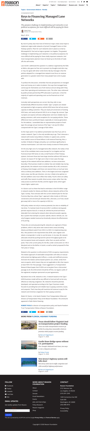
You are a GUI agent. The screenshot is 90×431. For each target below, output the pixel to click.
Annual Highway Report (62, 1)
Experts (45, 5)
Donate (81, 5)
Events (78, 1)
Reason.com (73, 5)
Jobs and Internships (39, 402)
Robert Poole (26, 305)
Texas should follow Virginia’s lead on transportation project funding (53, 323)
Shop (34, 410)
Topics (53, 5)
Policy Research (38, 405)
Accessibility (64, 411)
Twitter (9, 389)
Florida (44, 10)
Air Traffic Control (52, 1)
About (38, 5)
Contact (35, 391)
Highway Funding (48, 316)
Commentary (27, 13)
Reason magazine (38, 408)
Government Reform (34, 10)
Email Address (10, 408)
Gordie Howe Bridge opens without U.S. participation (53, 342)
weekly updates (13, 405)
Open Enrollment (72, 1)
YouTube (10, 394)
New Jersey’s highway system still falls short (52, 360)
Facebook (10, 386)
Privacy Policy (64, 408)
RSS (8, 397)
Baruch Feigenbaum (47, 335)
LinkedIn (10, 391)
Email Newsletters (38, 396)
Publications (62, 5)
